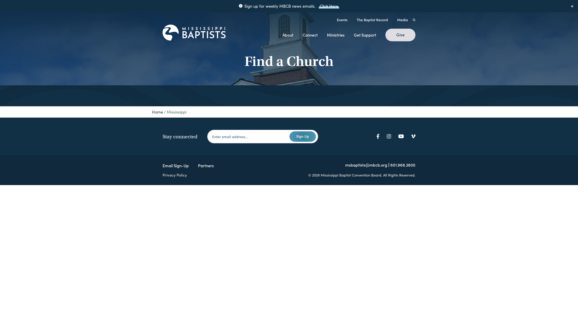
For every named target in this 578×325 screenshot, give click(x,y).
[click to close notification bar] (572, 6)
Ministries (336, 35)
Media (402, 19)
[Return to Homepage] (194, 33)
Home (157, 112)
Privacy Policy (175, 175)
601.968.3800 (402, 165)
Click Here (329, 6)
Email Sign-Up (176, 165)
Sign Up (302, 136)
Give (400, 35)
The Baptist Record (372, 19)
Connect (310, 35)
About (287, 35)
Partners (206, 165)
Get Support (365, 35)
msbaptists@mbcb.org (366, 165)
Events (342, 19)
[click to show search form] (414, 19)
